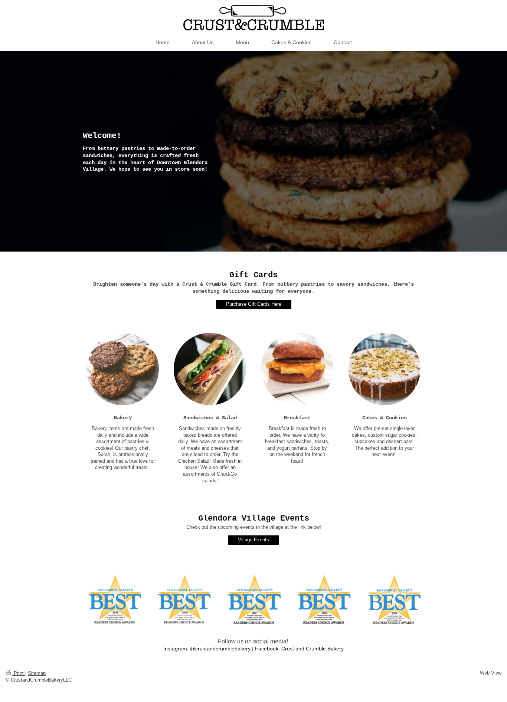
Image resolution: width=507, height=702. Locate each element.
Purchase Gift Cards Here (253, 304)
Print (18, 673)
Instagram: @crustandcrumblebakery (207, 649)
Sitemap (37, 673)
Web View (490, 673)
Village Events (253, 539)
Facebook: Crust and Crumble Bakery (299, 649)
